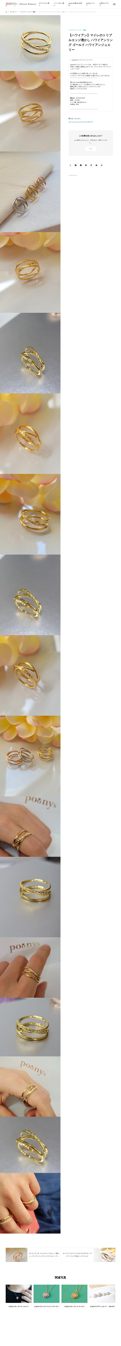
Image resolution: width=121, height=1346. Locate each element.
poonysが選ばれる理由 (75, 4)
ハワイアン (23, 12)
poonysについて (90, 4)
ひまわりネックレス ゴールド (74, 1306)
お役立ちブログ (104, 4)
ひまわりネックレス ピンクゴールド (46, 1306)
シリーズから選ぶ (59, 4)
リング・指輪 (31, 12)
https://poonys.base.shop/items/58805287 (81, 122)
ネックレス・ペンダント (16, 1289)
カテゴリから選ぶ (44, 4)
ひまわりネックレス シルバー (19, 1306)
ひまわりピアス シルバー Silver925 (102, 1306)
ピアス (95, 1289)
